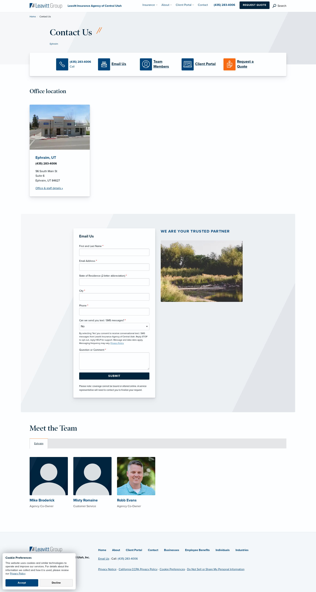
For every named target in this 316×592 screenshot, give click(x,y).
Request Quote (254, 5)
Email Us (103, 559)
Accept (22, 582)
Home (33, 16)
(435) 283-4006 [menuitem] (224, 5)
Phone (83, 305)
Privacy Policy (17, 573)
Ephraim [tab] (38, 443)
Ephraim (54, 43)
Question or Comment (92, 349)
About (116, 550)
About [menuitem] (165, 5)
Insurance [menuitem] (148, 5)
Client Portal (134, 550)
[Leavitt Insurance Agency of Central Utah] (46, 6)
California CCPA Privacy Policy (138, 569)
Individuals (223, 550)
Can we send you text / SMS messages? (102, 320)
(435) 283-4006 (128, 559)
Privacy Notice (107, 569)
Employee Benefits (197, 550)
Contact (153, 550)
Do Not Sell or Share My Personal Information (215, 569)
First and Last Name (91, 246)
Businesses (171, 550)
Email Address (88, 261)
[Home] (46, 549)
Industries (242, 550)
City (82, 290)
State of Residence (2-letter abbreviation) (103, 275)
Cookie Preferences (172, 569)
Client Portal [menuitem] (183, 5)
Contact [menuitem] (203, 5)
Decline (56, 582)
